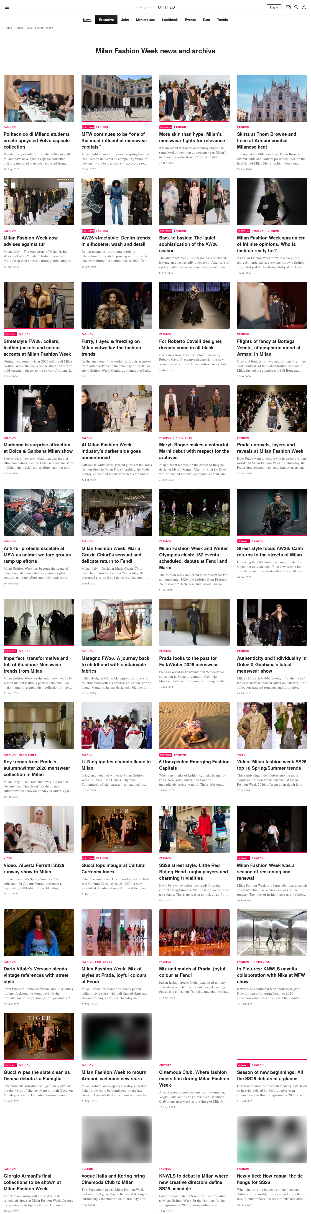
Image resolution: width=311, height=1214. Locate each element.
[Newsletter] (288, 7)
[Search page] (296, 7)
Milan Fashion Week (40, 27)
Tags (20, 27)
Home (8, 27)
